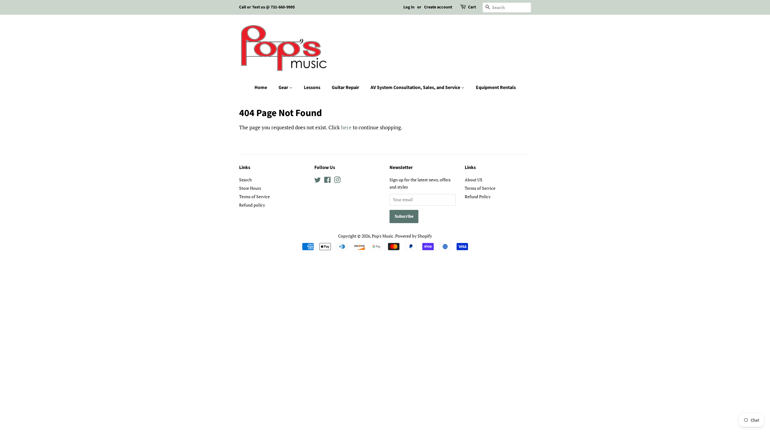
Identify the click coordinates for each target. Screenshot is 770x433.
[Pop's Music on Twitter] (317, 181)
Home (260, 87)
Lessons (312, 87)
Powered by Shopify (413, 236)
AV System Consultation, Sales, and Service (416, 87)
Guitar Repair (345, 87)
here (346, 127)
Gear (284, 87)
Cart (472, 7)
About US (473, 180)
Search (245, 180)
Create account (438, 7)
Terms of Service (254, 196)
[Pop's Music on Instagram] (337, 181)
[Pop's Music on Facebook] (327, 181)
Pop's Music (382, 236)
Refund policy (252, 205)
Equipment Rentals (496, 87)
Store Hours (250, 188)
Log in (408, 7)
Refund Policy (478, 196)
